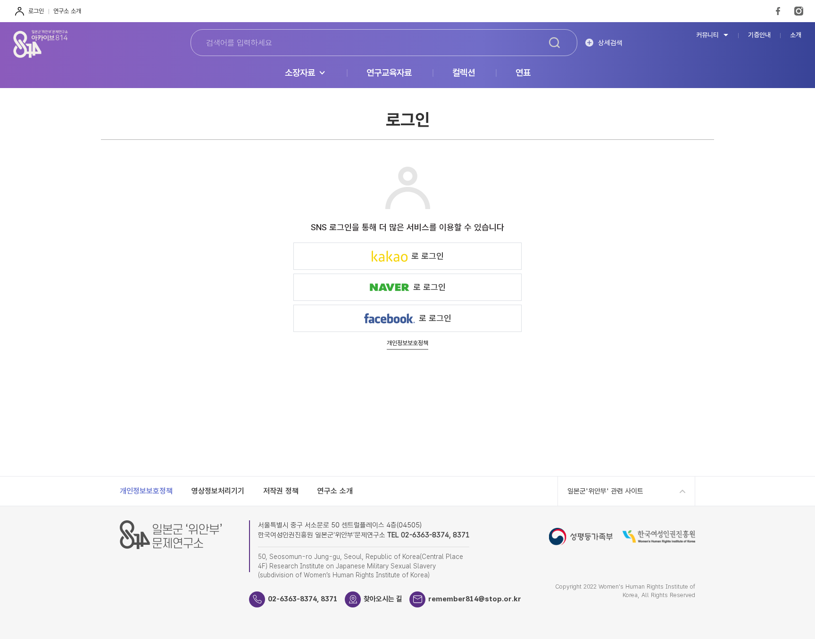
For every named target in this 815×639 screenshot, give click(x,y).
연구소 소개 (67, 11)
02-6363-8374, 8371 (303, 599)
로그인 (36, 11)
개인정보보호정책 (407, 343)
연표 (523, 73)
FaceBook (778, 11)
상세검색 (610, 43)
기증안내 (759, 35)
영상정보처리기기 (217, 490)
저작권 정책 (281, 490)
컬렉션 (463, 73)
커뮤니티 (707, 35)
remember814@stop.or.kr (474, 599)
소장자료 (300, 73)
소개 (795, 35)
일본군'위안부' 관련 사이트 (605, 491)
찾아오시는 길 (383, 599)
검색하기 (554, 42)
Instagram (799, 11)
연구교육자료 (389, 73)
